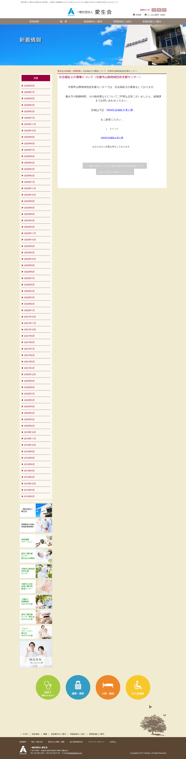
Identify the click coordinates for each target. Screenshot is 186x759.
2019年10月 (30, 444)
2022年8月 (29, 271)
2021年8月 (29, 342)
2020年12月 (30, 374)
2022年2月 (29, 303)
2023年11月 (30, 233)
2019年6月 (29, 464)
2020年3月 (29, 419)
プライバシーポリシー (96, 742)
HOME (138, 14)
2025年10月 (30, 130)
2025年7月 (29, 149)
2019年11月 (30, 438)
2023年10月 (30, 239)
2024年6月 (29, 214)
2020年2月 (29, 425)
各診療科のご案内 (93, 21)
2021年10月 (30, 329)
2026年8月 (29, 85)
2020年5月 (29, 406)
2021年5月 (29, 361)
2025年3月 (29, 169)
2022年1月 (29, 310)
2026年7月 (29, 92)
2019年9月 (29, 451)
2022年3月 (29, 297)
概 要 (63, 21)
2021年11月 (30, 323)
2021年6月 (29, 355)
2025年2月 (29, 175)
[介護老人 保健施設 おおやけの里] (36, 607)
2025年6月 (29, 156)
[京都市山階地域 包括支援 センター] (36, 577)
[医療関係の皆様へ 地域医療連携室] (36, 531)
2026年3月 (29, 111)
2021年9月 (29, 335)
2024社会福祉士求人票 (112, 137)
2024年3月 (29, 226)
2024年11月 (30, 188)
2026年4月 (29, 104)
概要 (45, 734)
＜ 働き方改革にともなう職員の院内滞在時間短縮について (114, 165)
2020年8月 (29, 387)
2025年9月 (29, 136)
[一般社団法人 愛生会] (36, 516)
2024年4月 (29, 220)
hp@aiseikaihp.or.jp (74, 753)
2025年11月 (30, 124)
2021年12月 (30, 316)
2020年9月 (29, 380)
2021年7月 (29, 348)
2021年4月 (29, 367)
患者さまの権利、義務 (56, 742)
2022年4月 (29, 290)
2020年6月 (29, 400)
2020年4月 (29, 412)
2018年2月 (29, 496)
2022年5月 (29, 284)
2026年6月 (29, 98)
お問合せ (113, 742)
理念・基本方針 (37, 742)
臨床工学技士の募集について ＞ (115, 171)
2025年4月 (29, 162)
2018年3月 (29, 489)
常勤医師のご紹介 (122, 21)
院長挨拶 (34, 21)
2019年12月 (30, 432)
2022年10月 (30, 258)
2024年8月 (29, 207)
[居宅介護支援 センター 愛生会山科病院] (36, 561)
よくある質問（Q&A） (157, 14)
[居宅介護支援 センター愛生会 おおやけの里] (36, 622)
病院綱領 (22, 742)
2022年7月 (29, 278)
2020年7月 (29, 393)
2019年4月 (29, 470)
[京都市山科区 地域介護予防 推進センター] (36, 592)
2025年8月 (29, 143)
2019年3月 (29, 476)
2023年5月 (29, 246)
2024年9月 (29, 201)
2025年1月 (29, 181)
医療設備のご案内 (152, 21)
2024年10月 (30, 194)
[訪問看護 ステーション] (36, 546)
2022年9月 (29, 265)
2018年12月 (30, 483)
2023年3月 (29, 252)
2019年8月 (29, 457)
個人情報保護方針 (76, 742)
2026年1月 (29, 117)
